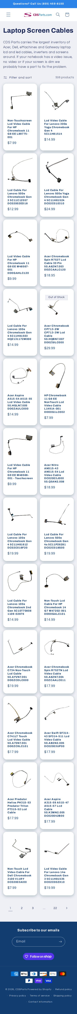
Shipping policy (62, 996)
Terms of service (40, 996)
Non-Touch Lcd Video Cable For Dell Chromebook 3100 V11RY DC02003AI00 (20, 875)
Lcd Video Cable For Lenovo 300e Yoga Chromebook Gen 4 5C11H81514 (56, 127)
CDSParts (21, 989)
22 (55, 908)
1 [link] (10, 908)
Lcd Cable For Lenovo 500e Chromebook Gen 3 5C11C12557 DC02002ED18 (20, 196)
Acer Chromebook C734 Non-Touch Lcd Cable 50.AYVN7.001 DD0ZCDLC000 (20, 673)
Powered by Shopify (39, 989)
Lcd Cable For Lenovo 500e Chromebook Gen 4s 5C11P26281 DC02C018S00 (56, 541)
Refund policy (63, 989)
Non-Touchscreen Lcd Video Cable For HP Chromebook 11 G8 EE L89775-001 (20, 129)
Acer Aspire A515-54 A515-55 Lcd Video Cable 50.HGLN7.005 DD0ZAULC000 (20, 402)
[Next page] (66, 908)
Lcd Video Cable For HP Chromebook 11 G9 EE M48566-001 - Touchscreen (20, 471)
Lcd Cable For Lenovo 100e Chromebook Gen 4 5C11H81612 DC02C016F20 (20, 541)
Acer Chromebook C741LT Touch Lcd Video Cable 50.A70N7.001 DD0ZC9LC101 (20, 739)
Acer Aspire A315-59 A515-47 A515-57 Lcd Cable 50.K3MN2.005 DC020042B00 (56, 807)
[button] (8, 14)
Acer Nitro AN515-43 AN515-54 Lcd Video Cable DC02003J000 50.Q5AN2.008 (54, 473)
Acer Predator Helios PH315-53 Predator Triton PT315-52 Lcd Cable (19, 806)
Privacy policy (17, 996)
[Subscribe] (60, 942)
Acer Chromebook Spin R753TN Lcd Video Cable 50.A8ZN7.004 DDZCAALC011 (56, 673)
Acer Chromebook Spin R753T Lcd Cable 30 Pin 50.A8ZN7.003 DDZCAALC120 (56, 263)
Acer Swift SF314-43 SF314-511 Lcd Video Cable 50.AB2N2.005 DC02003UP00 (56, 739)
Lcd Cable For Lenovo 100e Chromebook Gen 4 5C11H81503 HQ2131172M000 (20, 332)
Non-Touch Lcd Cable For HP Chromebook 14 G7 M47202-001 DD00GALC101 (55, 607)
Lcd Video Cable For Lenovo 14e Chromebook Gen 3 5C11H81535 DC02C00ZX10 (56, 875)
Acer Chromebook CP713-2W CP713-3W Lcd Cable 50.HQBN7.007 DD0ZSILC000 (56, 334)
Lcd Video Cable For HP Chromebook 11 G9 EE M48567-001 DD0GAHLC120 (19, 264)
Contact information (40, 1002)
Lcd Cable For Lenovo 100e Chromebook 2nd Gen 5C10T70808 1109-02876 (19, 607)
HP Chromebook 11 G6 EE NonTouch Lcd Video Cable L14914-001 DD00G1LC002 (55, 404)
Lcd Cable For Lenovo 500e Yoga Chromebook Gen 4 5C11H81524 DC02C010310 (56, 196)
